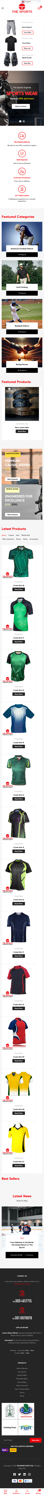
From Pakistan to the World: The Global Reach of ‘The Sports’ (22, 1245)
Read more (22, 431)
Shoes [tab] (25, 539)
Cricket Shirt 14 (18, 795)
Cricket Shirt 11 (18, 952)
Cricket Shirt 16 (18, 690)
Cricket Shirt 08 (18, 1109)
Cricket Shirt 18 (18, 585)
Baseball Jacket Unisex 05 (22, 427)
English (27, 2)
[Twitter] (19, 1474)
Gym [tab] (17, 535)
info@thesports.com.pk (22, 1284)
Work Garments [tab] (8, 539)
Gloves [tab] (18, 539)
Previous (35, 382)
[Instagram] (29, 1474)
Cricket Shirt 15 (18, 743)
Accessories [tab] (34, 539)
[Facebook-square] (14, 1474)
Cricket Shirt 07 (18, 1162)
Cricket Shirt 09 (18, 1057)
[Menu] (4, 8)
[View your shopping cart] (39, 8)
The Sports (30, 1255)
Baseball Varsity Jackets (22, 424)
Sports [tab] (4, 535)
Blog (22, 1238)
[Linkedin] (24, 1474)
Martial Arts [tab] (26, 535)
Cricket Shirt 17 (18, 638)
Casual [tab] (11, 535)
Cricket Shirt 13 (18, 847)
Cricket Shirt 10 (18, 1005)
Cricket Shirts (18, 582)
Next (39, 382)
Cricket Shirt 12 (18, 900)
